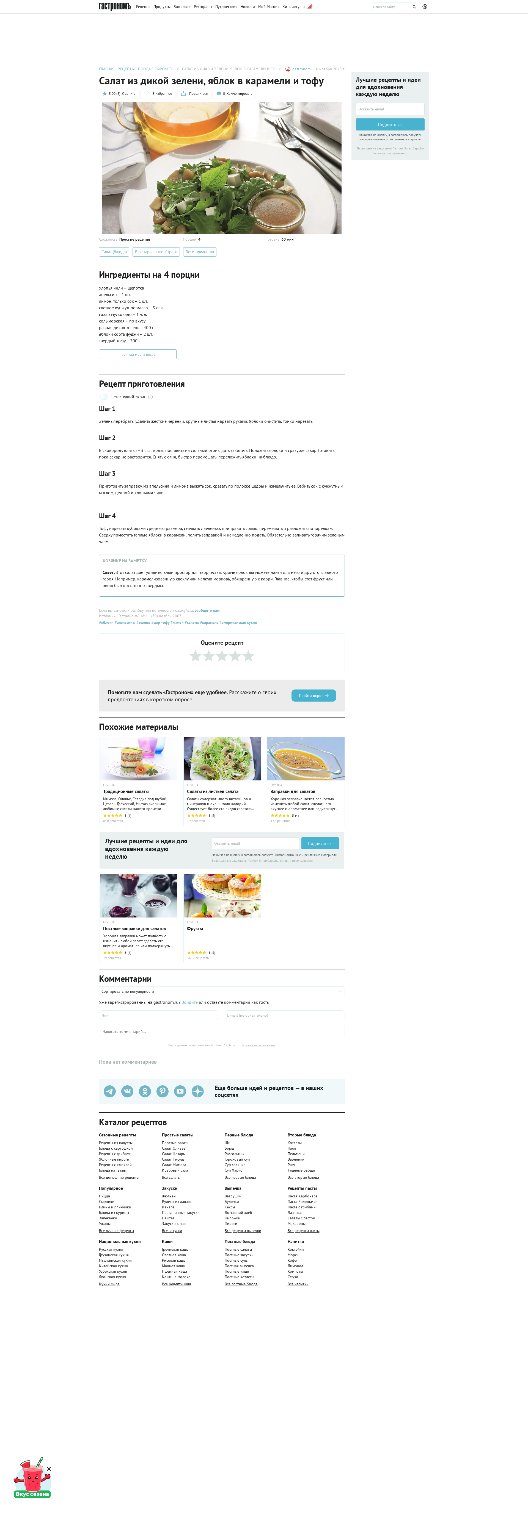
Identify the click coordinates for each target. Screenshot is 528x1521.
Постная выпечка (239, 1265)
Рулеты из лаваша (177, 1201)
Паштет (168, 1218)
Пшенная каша (174, 1271)
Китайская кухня (113, 1265)
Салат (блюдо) (114, 251)
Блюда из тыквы (113, 1170)
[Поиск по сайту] (395, 6)
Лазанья (295, 1212)
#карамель (208, 622)
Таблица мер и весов (138, 354)
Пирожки (232, 1218)
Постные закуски (239, 1254)
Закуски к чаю (174, 1223)
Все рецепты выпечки (243, 1230)
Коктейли (296, 1249)
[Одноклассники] (145, 1091)
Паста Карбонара (303, 1196)
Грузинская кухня (114, 1254)
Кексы (230, 1207)
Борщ (229, 1148)
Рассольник (234, 1153)
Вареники (296, 1159)
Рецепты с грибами (115, 1153)
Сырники (106, 1201)
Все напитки (298, 1283)
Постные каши (237, 1271)
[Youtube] (180, 1091)
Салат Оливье (173, 1148)
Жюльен (169, 1196)
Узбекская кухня (113, 1271)
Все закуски (172, 1230)
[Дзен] (198, 1091)
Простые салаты (175, 1142)
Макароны (297, 1223)
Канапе (168, 1207)
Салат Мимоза (174, 1164)
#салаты (191, 622)
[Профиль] (425, 7)
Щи (227, 1142)
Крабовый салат (176, 1170)
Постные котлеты (239, 1276)
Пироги (231, 1223)
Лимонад (295, 1265)
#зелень (142, 622)
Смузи (293, 1276)
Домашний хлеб (238, 1212)
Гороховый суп (237, 1159)
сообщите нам (207, 610)
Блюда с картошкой (116, 1148)
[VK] (127, 1091)
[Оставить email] (255, 843)
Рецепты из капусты (116, 1142)
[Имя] (159, 1015)
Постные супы (236, 1260)
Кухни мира (109, 1283)
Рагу (291, 1164)
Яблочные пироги (114, 1159)
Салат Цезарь (173, 1153)
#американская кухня (237, 622)
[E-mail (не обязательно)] (285, 1015)
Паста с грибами (302, 1207)
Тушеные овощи (301, 1170)
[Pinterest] (162, 1091)
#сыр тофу (159, 622)
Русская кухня (111, 1249)
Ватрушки (233, 1196)
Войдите (190, 1002)
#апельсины (124, 622)
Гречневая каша (175, 1249)
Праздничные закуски (181, 1212)
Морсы (293, 1254)
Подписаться (320, 843)
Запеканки (108, 1218)
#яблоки (106, 622)
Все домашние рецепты (119, 1177)
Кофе (292, 1260)
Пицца (104, 1196)
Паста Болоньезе (302, 1201)
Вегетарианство (200, 251)
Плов (292, 1148)
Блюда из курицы (114, 1212)
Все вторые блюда (303, 1177)
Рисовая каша (174, 1260)
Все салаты (171, 1177)
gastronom (301, 68)
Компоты (295, 1271)
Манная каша (173, 1265)
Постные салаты (238, 1249)
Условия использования (297, 860)
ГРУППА (193, 785)
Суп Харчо (234, 1170)
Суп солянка (235, 1164)
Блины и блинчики (115, 1207)
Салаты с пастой (301, 1218)
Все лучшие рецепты (116, 1230)
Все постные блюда (241, 1283)
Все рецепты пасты (304, 1230)
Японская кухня (112, 1276)
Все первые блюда (240, 1177)
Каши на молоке (176, 1276)
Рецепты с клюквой (115, 1164)
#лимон (176, 622)
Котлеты (295, 1142)
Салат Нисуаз (173, 1159)
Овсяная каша (174, 1254)
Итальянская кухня (115, 1260)
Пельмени (296, 1153)
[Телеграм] (110, 1091)
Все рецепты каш (176, 1283)
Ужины (105, 1223)
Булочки (232, 1201)
